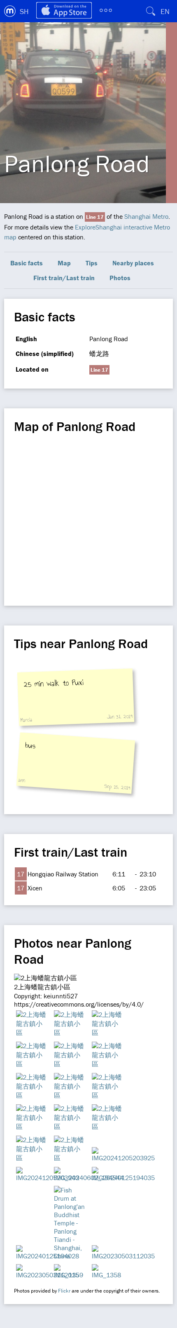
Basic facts (26, 263)
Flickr (64, 1290)
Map (64, 263)
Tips (92, 263)
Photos (119, 278)
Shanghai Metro (146, 216)
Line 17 (95, 216)
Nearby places (133, 263)
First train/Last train (64, 278)
